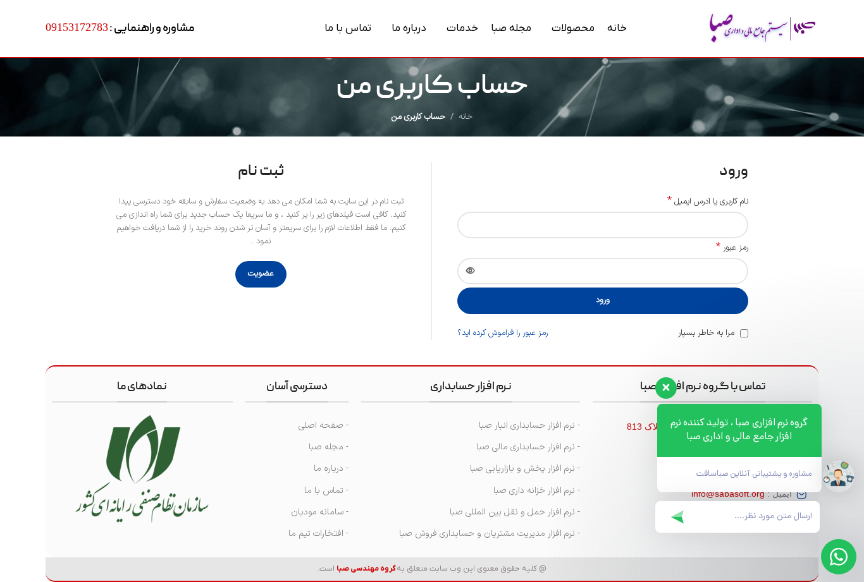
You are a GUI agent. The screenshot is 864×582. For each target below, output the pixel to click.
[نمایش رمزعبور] (470, 271)
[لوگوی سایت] (762, 28)
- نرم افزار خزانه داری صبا (536, 490)
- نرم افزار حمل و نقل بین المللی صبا (515, 512)
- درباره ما (331, 468)
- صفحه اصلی (324, 425)
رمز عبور (732, 248)
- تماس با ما (326, 490)
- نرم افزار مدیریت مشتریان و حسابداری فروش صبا (489, 533)
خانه (465, 117)
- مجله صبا (329, 447)
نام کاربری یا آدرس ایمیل (707, 202)
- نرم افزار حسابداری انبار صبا (529, 425)
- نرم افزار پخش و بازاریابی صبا (525, 468)
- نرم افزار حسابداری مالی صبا (528, 447)
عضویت (261, 273)
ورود (603, 300)
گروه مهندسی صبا (366, 569)
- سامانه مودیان (320, 512)
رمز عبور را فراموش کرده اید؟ (502, 333)
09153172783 (77, 27)
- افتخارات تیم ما (318, 533)
